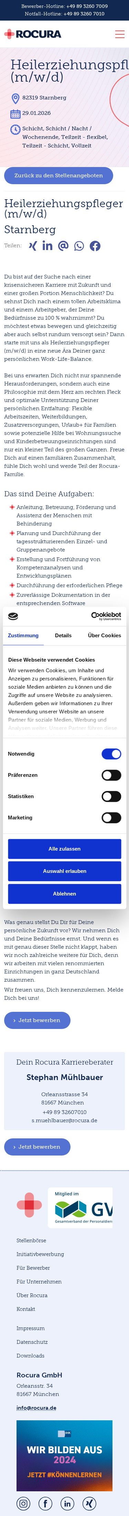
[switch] (111, 775)
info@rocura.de (36, 1408)
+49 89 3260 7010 (84, 14)
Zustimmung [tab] (23, 635)
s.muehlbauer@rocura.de (64, 1120)
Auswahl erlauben (64, 871)
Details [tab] (63, 635)
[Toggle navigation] (118, 36)
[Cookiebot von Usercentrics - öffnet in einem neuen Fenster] (92, 616)
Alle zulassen (64, 849)
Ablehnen (64, 894)
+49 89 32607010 (65, 1112)
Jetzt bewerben (39, 1020)
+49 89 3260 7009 (87, 6)
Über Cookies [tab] (104, 635)
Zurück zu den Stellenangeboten (58, 175)
